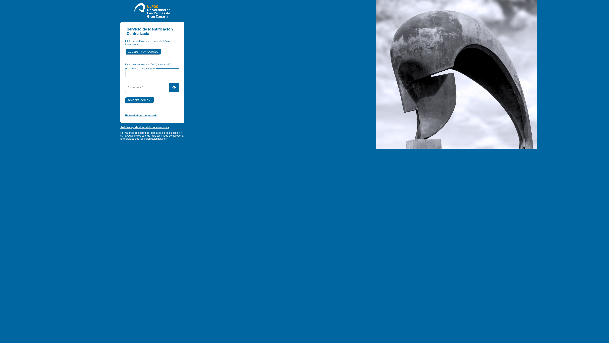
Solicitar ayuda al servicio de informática (144, 127)
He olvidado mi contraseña (141, 115)
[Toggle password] (174, 87)
